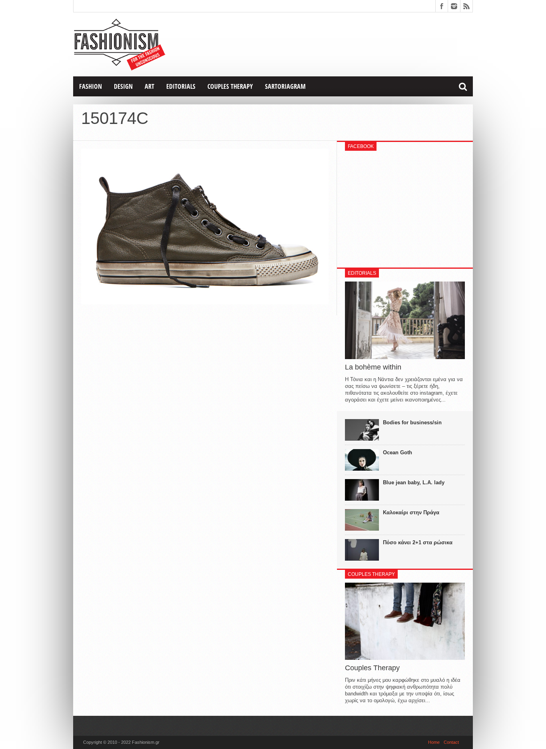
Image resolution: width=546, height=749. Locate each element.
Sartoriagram (285, 86)
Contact (451, 742)
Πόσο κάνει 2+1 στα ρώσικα (417, 542)
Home (434, 742)
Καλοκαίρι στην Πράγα (411, 512)
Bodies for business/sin (412, 422)
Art (149, 86)
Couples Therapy (230, 86)
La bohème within (373, 367)
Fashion (90, 86)
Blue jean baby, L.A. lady (413, 482)
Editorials (180, 86)
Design (123, 86)
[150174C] (205, 302)
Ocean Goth (397, 452)
